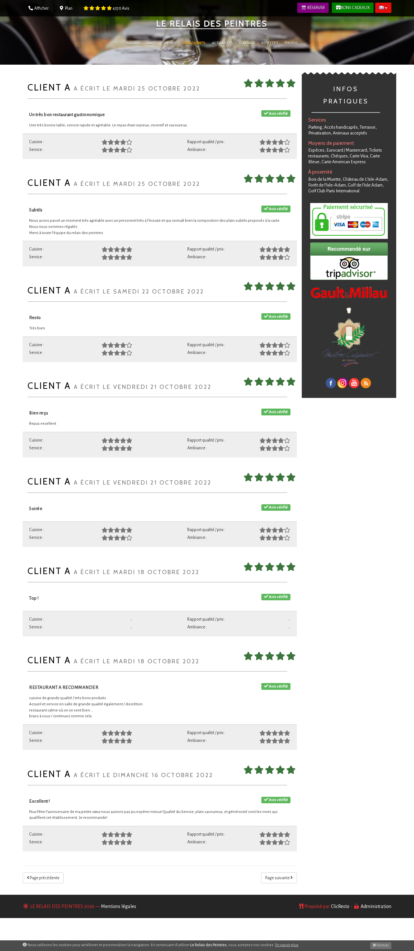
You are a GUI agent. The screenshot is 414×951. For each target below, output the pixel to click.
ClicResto (340, 906)
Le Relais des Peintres (211, 23)
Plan (68, 8)
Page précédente (44, 878)
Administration (376, 906)
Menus (170, 43)
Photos (291, 43)
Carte (152, 43)
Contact (247, 43)
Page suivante (277, 878)
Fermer (382, 945)
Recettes (269, 43)
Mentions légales (118, 906)
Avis (121, 8)
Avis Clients (194, 43)
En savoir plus (287, 945)
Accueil (133, 43)
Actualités (222, 43)
